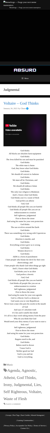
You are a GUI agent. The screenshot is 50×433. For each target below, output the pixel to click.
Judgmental (23, 385)
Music (10, 364)
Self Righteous (15, 392)
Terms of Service (40, 426)
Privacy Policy (9, 426)
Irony (7, 385)
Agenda (13, 370)
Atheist (9, 377)
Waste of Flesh (15, 399)
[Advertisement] (25, 35)
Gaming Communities (25, 420)
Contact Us (25, 428)
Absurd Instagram (37, 415)
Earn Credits (25, 415)
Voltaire (35, 392)
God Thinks (26, 377)
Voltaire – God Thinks (21, 103)
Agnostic (29, 370)
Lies (37, 385)
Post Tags (16, 415)
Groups (8, 415)
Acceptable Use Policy (24, 426)
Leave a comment (13, 404)
